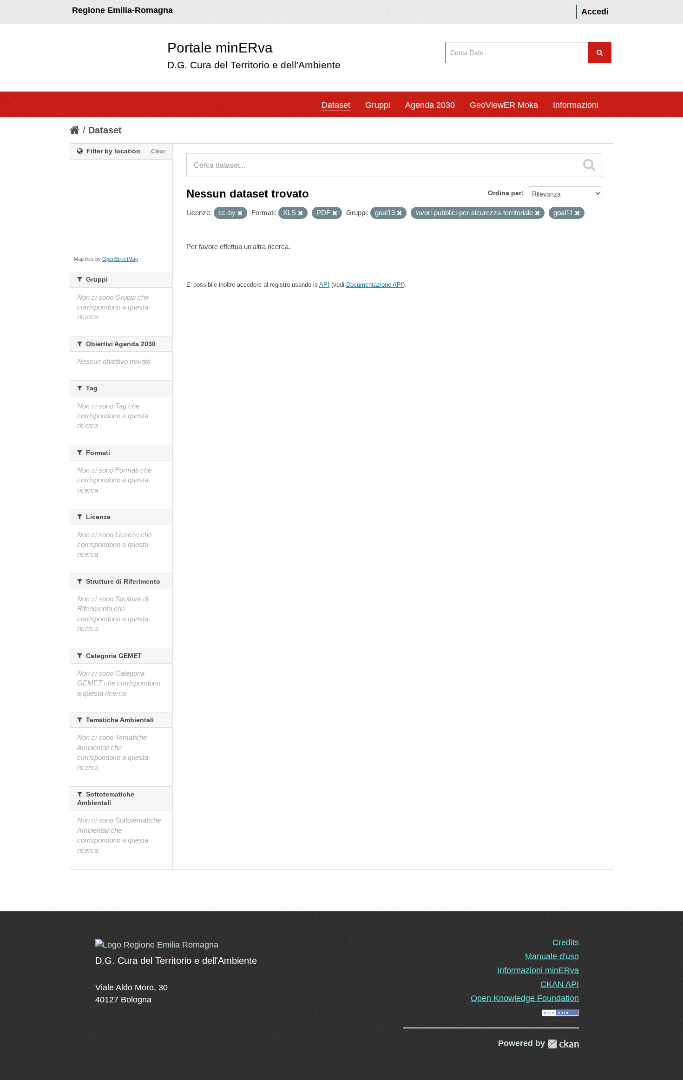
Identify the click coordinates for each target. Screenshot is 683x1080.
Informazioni (575, 105)
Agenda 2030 (430, 105)
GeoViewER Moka (504, 105)
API (324, 284)
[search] (589, 165)
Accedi (595, 11)
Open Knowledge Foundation (525, 998)
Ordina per (504, 193)
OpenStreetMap (120, 259)
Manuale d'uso (552, 956)
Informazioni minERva (538, 970)
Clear (158, 151)
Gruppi (377, 105)
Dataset (336, 105)
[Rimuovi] (240, 213)
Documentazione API (374, 284)
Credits (565, 942)
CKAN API (559, 984)
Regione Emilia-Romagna (122, 10)
